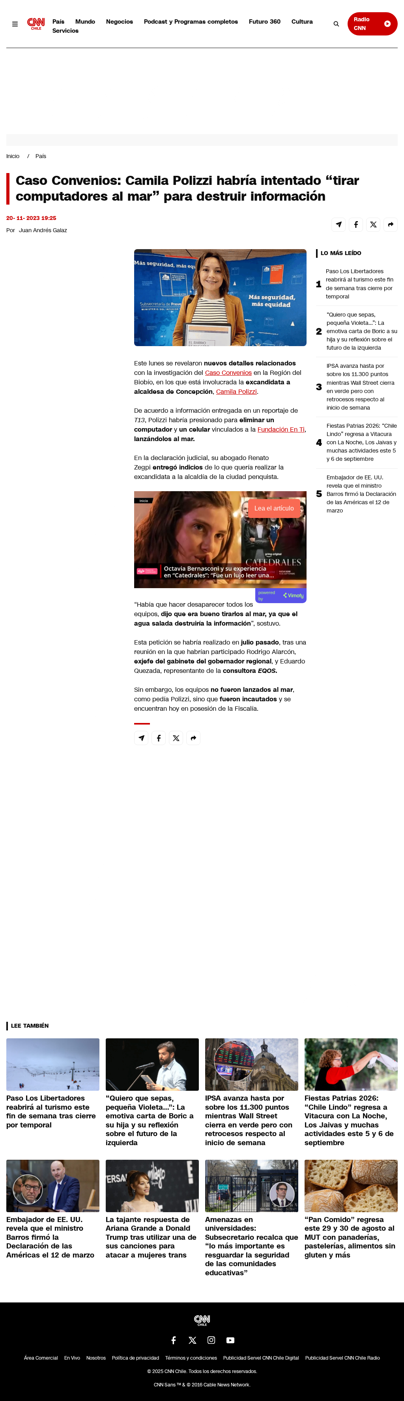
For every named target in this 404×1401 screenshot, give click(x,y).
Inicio (12, 156)
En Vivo (72, 1358)
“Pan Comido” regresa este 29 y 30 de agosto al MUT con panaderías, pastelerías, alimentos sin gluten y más (350, 1237)
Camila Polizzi (236, 391)
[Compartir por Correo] (338, 225)
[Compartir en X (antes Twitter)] (373, 225)
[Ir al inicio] (36, 24)
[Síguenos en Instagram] (211, 1340)
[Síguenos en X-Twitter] (192, 1340)
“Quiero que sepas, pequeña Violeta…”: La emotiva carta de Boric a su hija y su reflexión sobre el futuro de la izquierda (362, 331)
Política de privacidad (135, 1358)
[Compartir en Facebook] (356, 225)
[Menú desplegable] (15, 24)
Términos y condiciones (191, 1358)
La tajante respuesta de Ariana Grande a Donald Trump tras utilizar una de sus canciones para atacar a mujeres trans (151, 1237)
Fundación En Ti (281, 429)
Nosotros (96, 1358)
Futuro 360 (265, 21)
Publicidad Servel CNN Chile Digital (261, 1358)
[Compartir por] (390, 225)
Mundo (85, 21)
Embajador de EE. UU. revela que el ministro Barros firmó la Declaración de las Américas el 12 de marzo (361, 493)
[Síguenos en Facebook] (173, 1340)
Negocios (119, 21)
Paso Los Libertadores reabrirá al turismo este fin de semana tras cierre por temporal (359, 283)
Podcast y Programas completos (191, 21)
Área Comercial (41, 1358)
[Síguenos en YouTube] (230, 1340)
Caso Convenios (228, 372)
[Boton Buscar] (336, 24)
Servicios (65, 30)
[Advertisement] (65, 701)
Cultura (302, 21)
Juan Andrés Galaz (43, 230)
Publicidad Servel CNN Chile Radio (342, 1358)
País (58, 21)
